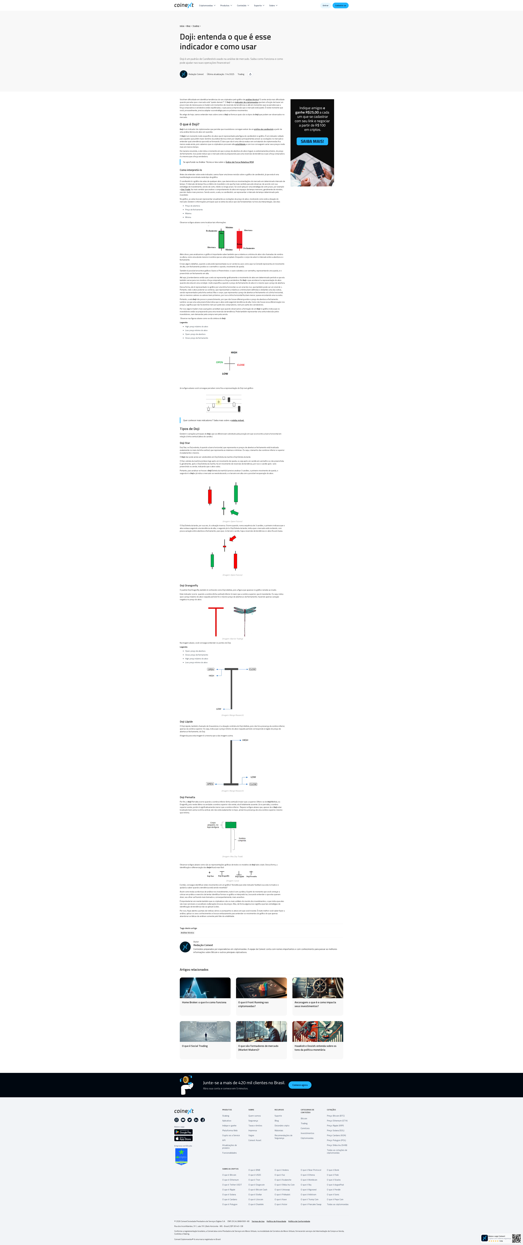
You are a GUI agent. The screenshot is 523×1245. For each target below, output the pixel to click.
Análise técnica (187, 932)
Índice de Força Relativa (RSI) (240, 162)
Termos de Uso (258, 1221)
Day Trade (185, 189)
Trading (195, 26)
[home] (184, 5)
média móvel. (237, 420)
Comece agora (300, 1085)
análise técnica (252, 99)
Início (182, 26)
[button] (207, 5)
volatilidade (240, 144)
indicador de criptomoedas (246, 102)
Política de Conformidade (299, 1221)
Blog (188, 26)
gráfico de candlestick (263, 129)
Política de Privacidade (276, 1221)
